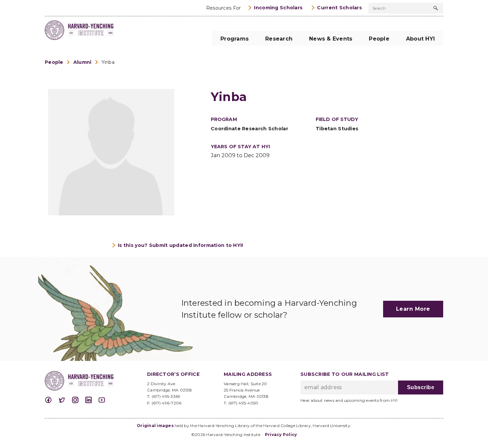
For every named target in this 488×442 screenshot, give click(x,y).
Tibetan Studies (337, 129)
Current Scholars (339, 8)
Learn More (413, 309)
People (54, 62)
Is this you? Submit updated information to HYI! (180, 245)
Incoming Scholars (278, 8)
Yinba (108, 62)
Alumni (82, 62)
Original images (155, 425)
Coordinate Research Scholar (249, 129)
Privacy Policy (281, 434)
